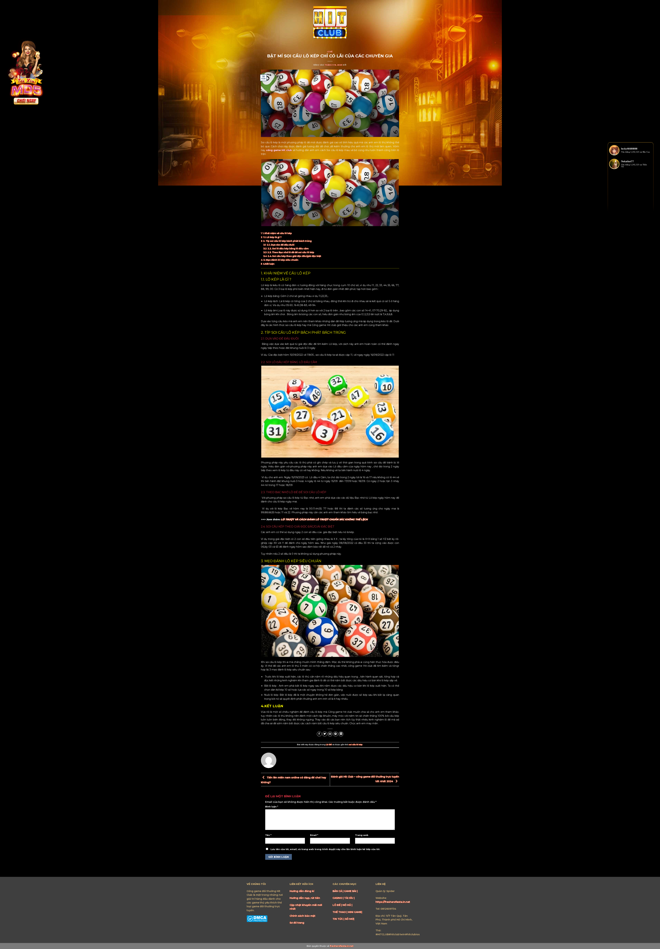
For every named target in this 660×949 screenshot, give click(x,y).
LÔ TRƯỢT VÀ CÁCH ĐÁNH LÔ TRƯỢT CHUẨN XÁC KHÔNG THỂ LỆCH (324, 519)
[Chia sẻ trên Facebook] (319, 733)
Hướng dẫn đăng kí (302, 891)
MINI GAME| (355, 912)
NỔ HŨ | (347, 905)
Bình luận (271, 806)
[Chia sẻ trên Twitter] (324, 733)
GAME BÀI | (351, 891)
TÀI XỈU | (349, 898)
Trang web (361, 835)
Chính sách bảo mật (302, 915)
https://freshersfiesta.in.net (393, 901)
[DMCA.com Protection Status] (257, 918)
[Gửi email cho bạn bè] (330, 733)
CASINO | (338, 898)
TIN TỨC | (339, 918)
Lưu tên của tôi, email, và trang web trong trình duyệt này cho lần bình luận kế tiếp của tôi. (325, 849)
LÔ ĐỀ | (338, 905)
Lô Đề (330, 52)
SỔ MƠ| (349, 918)
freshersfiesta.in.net (341, 946)
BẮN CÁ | (338, 891)
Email (314, 835)
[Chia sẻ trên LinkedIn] (340, 733)
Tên (268, 835)
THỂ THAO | (340, 912)
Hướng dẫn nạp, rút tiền (305, 898)
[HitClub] (330, 22)
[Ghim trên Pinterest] (335, 733)
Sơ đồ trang (297, 922)
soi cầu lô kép (355, 744)
